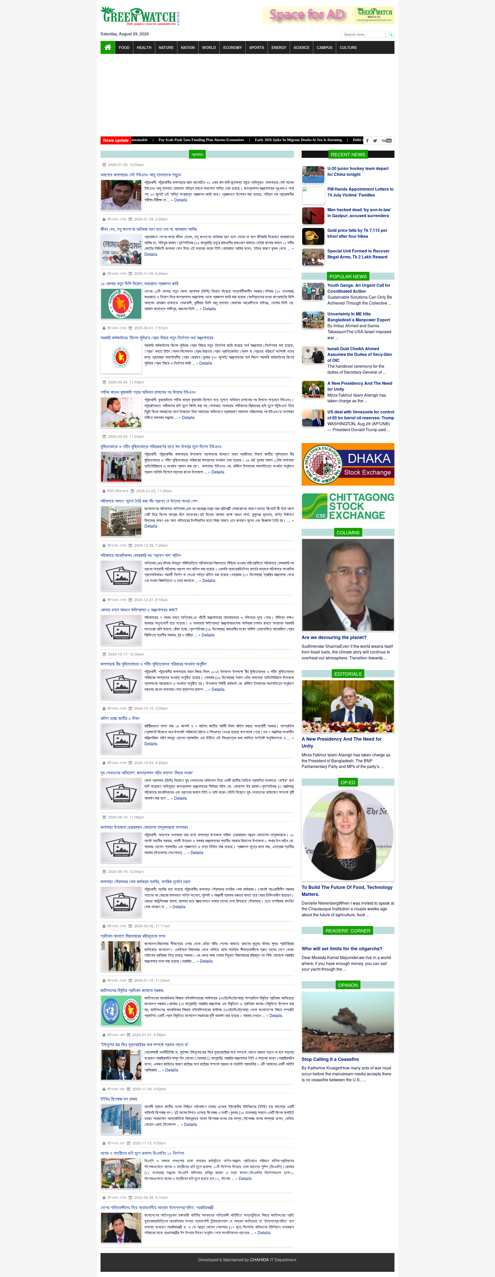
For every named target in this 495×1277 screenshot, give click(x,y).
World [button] (209, 47)
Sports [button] (256, 47)
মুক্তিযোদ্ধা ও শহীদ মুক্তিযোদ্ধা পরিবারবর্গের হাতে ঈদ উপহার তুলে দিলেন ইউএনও (161, 446)
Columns (348, 532)
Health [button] (144, 47)
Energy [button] (278, 47)
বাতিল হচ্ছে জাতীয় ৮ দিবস (120, 718)
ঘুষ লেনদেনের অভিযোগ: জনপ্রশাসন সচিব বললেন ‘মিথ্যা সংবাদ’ (147, 772)
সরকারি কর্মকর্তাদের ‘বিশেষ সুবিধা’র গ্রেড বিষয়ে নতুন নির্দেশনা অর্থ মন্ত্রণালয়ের (157, 337)
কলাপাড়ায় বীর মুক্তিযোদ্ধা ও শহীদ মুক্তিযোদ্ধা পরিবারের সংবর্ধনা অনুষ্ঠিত (154, 663)
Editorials (348, 673)
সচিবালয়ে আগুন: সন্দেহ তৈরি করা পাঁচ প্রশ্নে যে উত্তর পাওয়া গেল (149, 500)
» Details (179, 200)
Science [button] (301, 47)
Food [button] (124, 47)
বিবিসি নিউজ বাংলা (117, 490)
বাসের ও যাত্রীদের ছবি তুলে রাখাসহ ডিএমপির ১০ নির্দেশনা (142, 1153)
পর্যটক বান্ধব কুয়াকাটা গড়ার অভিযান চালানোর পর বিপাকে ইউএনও (148, 391)
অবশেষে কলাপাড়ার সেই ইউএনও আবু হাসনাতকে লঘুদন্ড (141, 174)
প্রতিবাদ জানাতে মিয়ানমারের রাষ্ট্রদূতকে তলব (133, 935)
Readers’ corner (348, 930)
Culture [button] (348, 47)
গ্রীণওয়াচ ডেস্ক (117, 219)
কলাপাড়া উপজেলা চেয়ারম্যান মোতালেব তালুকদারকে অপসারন (144, 826)
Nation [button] (188, 47)
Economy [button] (232, 47)
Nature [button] (166, 47)
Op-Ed (348, 782)
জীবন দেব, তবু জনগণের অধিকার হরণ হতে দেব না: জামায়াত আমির (149, 228)
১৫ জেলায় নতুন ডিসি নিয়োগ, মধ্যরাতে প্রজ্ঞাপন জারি (139, 283)
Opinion (348, 984)
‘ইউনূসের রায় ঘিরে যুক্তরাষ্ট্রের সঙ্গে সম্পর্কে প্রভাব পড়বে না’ (144, 1044)
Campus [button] (324, 47)
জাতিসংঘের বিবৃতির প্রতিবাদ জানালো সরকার (132, 990)
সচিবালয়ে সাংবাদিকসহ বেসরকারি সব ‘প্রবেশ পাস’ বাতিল (141, 555)
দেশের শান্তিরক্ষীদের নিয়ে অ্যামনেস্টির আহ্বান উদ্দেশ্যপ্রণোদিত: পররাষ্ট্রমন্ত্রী (157, 1207)
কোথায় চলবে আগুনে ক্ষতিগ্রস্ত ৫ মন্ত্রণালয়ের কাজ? (139, 609)
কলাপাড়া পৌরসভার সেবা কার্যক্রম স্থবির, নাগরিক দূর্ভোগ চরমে (145, 881)
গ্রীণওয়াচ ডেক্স (116, 1034)
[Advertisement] (247, 95)
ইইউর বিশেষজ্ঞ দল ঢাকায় (119, 1098)
